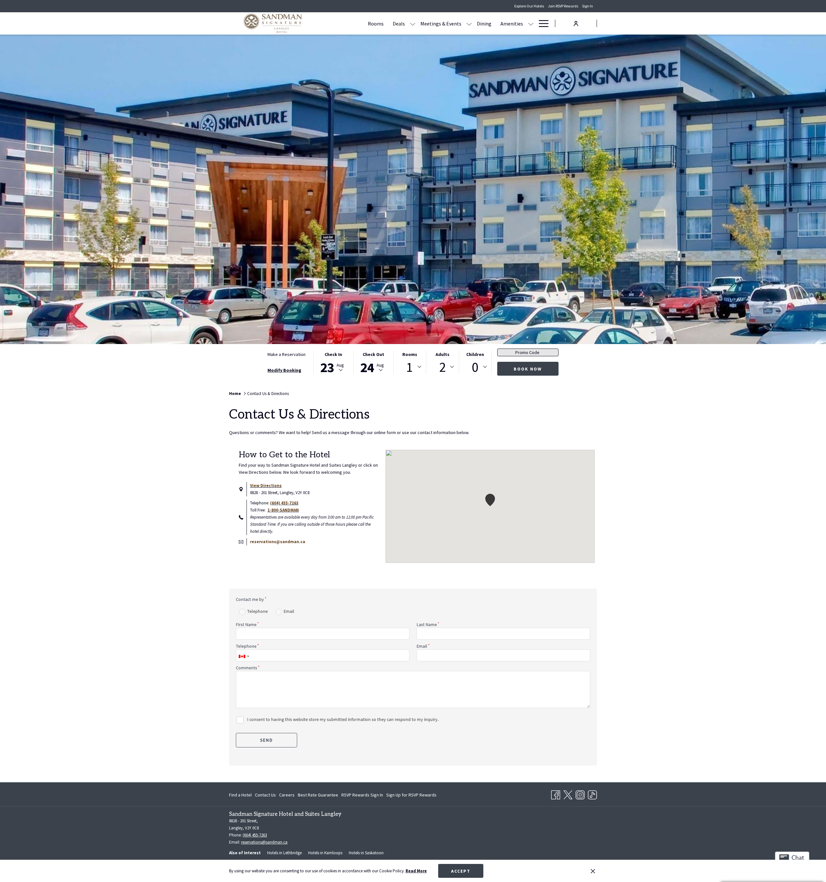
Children (475, 354)
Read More (416, 871)
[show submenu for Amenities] (531, 23)
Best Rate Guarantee (318, 795)
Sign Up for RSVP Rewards (411, 796)
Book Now (528, 369)
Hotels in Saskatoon (366, 853)
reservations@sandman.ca (277, 541)
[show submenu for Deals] (412, 23)
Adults (442, 354)
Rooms (409, 354)
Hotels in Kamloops (325, 853)
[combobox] (410, 367)
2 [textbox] (442, 367)
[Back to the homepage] (272, 23)
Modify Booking (284, 370)
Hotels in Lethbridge (284, 853)
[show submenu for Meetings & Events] (469, 23)
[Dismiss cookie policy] (593, 871)
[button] (333, 362)
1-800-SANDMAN (283, 510)
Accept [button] (460, 871)
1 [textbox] (409, 367)
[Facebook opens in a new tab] (555, 793)
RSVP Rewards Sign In (362, 796)
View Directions (266, 485)
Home (235, 393)
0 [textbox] (475, 367)
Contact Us (265, 795)
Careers (287, 795)
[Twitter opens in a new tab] (567, 793)
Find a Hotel (240, 795)
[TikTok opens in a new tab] (592, 793)
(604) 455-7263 (284, 503)
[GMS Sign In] (576, 23)
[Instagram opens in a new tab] (580, 793)
